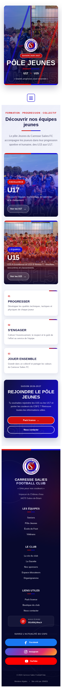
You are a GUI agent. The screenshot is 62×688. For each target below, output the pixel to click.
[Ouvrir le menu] (31, 98)
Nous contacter (31, 430)
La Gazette (31, 561)
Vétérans (31, 534)
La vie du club (31, 556)
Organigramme (31, 578)
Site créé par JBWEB (39, 681)
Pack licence (31, 420)
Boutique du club (31, 605)
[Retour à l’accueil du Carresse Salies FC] (31, 466)
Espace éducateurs (31, 572)
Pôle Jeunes (31, 523)
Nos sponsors (31, 567)
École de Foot (31, 529)
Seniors (31, 517)
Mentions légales (20, 681)
